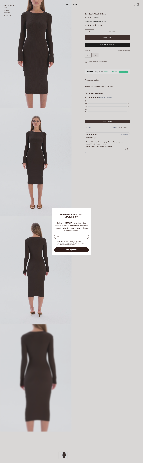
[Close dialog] (89, 210)
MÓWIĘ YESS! (71, 250)
